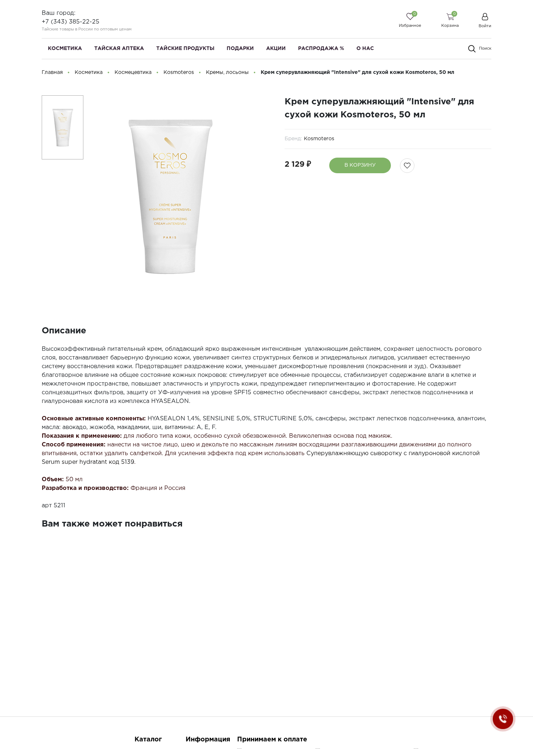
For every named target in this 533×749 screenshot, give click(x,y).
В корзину (360, 165)
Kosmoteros (319, 139)
